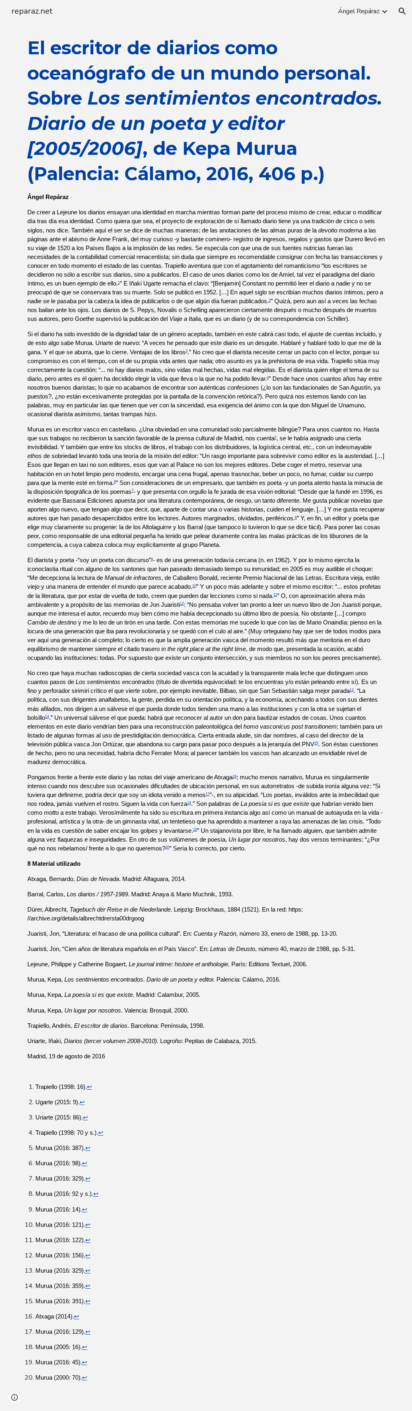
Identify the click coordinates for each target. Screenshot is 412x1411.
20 (167, 847)
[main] (206, 716)
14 (47, 717)
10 (194, 586)
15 (316, 743)
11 (275, 595)
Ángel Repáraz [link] (358, 11)
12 (182, 604)
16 (235, 776)
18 (189, 803)
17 (208, 794)
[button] (402, 11)
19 (195, 830)
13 (352, 690)
